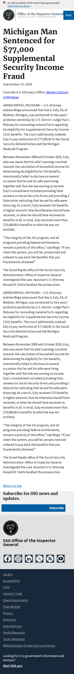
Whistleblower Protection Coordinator (29, 645)
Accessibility (11, 581)
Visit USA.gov (13, 666)
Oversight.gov (12, 626)
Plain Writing (11, 607)
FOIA (6, 587)
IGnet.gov (9, 620)
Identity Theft (12, 594)
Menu (69, 15)
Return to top (12, 486)
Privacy (8, 613)
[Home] (33, 20)
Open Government (15, 600)
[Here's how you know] (37, 4)
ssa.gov (8, 574)
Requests (14, 639)
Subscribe (56, 508)
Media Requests (14, 633)
